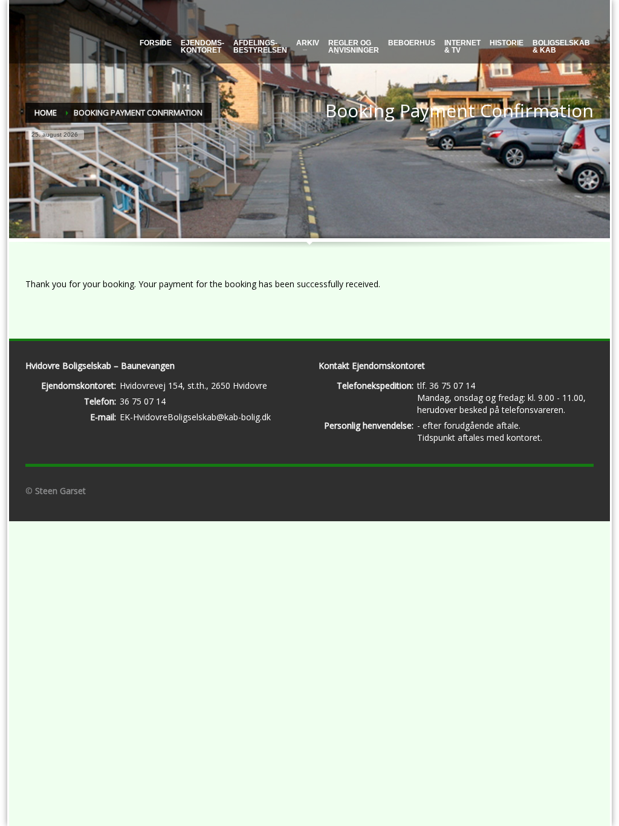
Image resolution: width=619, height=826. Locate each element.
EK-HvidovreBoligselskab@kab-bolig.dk (195, 417)
